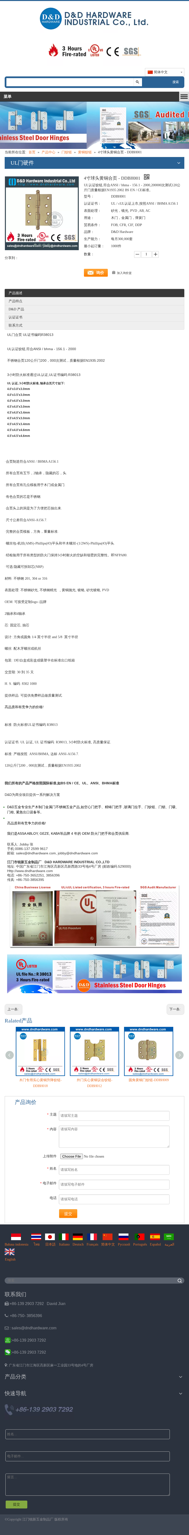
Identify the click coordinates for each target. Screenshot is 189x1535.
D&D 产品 (16, 309)
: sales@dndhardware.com (30, 1328)
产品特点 (15, 301)
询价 (100, 273)
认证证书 (15, 317)
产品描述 (15, 293)
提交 (68, 1214)
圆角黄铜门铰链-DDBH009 (149, 1080)
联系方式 (15, 325)
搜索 (176, 82)
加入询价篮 (124, 273)
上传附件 (50, 1156)
